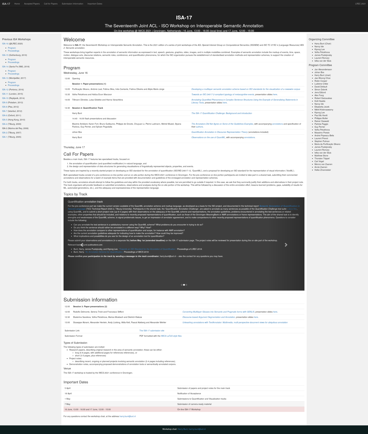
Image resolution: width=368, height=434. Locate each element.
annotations (277, 123)
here (275, 94)
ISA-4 (4, 123)
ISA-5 (4, 119)
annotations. (249, 137)
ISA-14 (5, 66)
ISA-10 (5, 98)
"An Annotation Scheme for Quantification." (104, 251)
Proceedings (13, 50)
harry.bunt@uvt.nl (128, 416)
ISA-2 (4, 132)
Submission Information (72, 3)
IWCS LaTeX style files (171, 335)
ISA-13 (5, 78)
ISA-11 (5, 93)
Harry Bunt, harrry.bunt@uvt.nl (192, 429)
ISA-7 (4, 111)
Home (17, 3)
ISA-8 (4, 106)
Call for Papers (50, 3)
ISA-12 (5, 89)
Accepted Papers (32, 3)
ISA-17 (6, 3)
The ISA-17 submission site (151, 330)
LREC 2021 (360, 3)
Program (12, 47)
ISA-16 (5, 43)
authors (199, 126)
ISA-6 (4, 115)
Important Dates (95, 3)
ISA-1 (4, 136)
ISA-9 (4, 102)
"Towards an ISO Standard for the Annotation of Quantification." (148, 249)
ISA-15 (5, 55)
